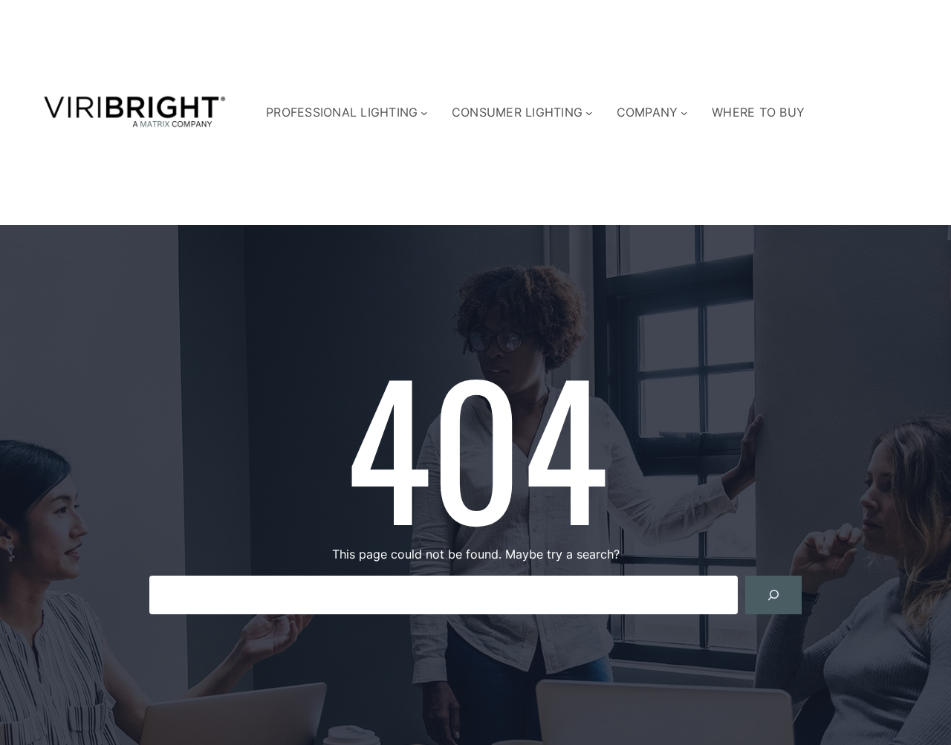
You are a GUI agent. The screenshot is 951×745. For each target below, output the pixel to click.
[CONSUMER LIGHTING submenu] (589, 113)
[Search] (773, 595)
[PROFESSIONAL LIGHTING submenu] (424, 113)
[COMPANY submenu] (684, 113)
